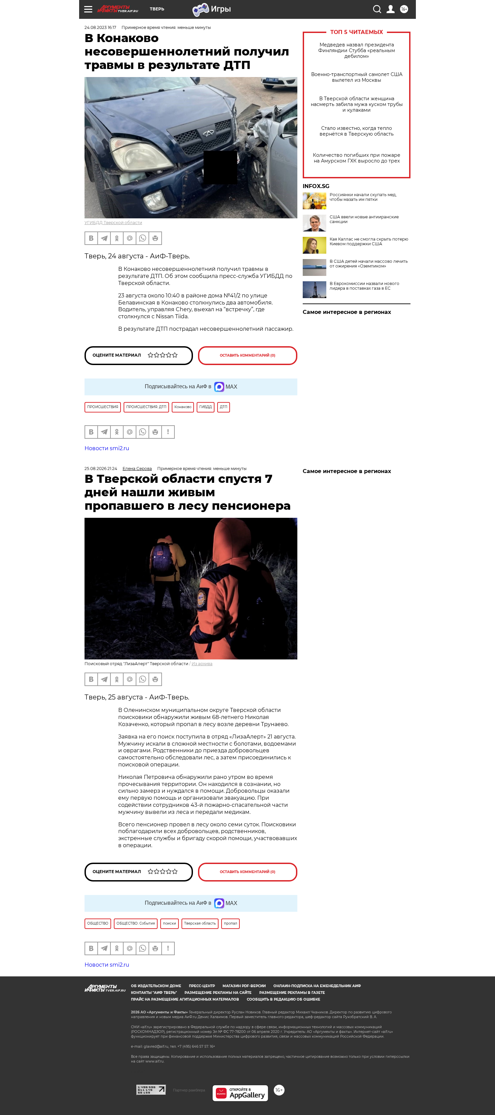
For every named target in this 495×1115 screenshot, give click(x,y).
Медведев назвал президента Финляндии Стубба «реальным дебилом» (356, 50)
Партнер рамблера (189, 1090)
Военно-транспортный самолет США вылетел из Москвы (356, 77)
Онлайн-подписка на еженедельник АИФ (317, 986)
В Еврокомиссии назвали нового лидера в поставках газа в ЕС (364, 286)
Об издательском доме (156, 986)
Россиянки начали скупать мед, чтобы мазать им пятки (363, 197)
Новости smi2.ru (107, 448)
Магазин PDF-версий (244, 986)
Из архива (202, 663)
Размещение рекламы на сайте (218, 993)
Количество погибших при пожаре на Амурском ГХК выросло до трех (356, 158)
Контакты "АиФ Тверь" (154, 993)
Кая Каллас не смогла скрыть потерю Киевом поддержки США (369, 241)
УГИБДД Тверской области (113, 222)
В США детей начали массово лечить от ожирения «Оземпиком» (369, 263)
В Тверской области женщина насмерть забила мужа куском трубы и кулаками (357, 104)
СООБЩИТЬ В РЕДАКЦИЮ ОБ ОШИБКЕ (283, 999)
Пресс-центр (202, 986)
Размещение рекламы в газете (292, 993)
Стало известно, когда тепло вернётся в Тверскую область (357, 131)
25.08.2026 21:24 (101, 468)
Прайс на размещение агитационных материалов (185, 999)
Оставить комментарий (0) (247, 355)
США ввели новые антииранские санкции (364, 219)
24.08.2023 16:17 (100, 27)
